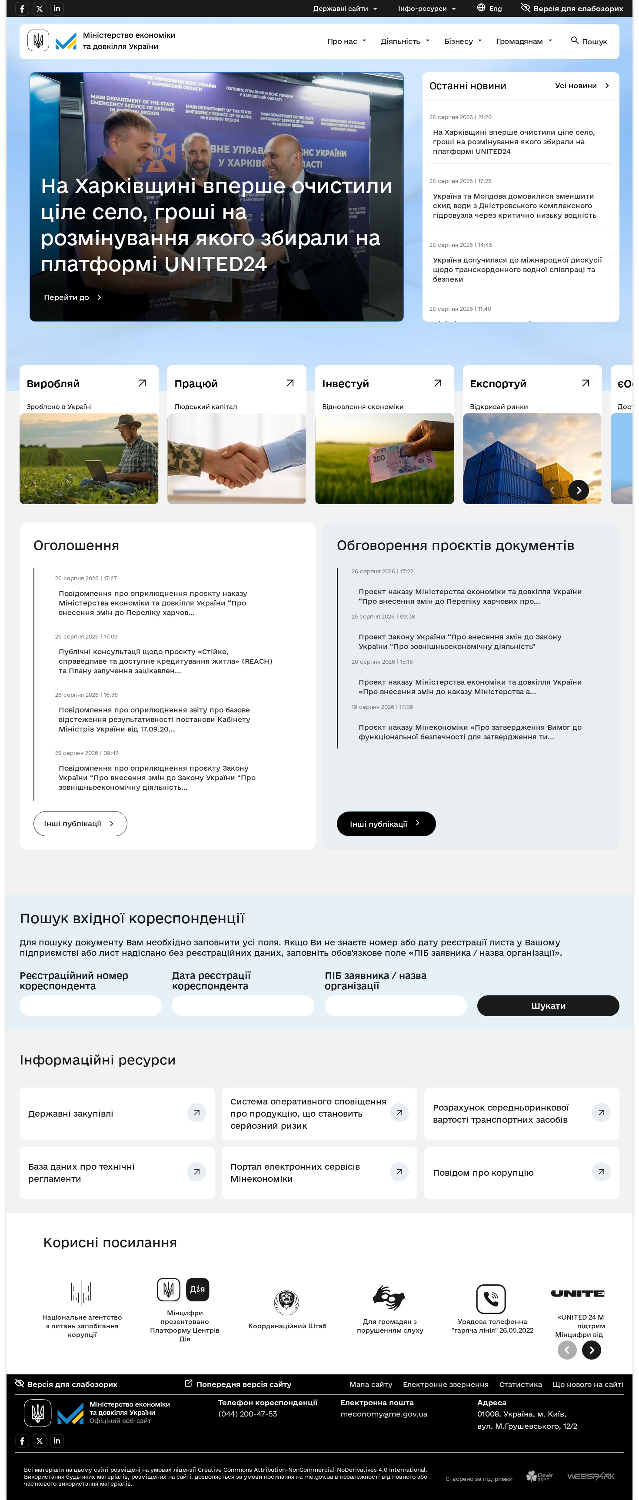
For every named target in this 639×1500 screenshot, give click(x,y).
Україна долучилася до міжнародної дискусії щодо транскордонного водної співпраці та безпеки (517, 269)
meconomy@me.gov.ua (384, 1414)
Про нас (343, 41)
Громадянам (520, 41)
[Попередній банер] (567, 1350)
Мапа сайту (371, 1384)
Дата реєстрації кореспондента (211, 980)
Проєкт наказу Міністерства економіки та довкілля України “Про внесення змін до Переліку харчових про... (470, 596)
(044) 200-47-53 (247, 1414)
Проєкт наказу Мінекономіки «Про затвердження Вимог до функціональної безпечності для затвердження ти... (470, 732)
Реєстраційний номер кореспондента (74, 980)
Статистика (520, 1384)
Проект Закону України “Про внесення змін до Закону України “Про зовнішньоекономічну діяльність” (460, 641)
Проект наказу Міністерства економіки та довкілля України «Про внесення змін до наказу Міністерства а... (470, 686)
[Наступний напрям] (578, 490)
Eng (495, 8)
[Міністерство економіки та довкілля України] (97, 1413)
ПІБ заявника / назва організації (376, 980)
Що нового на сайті (588, 1384)
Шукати (548, 1006)
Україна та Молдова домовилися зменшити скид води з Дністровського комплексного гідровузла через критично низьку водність (514, 205)
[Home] (101, 41)
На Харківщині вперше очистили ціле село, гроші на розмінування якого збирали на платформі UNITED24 (514, 141)
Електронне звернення (446, 1384)
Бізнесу (459, 41)
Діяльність (401, 41)
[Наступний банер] (591, 1350)
